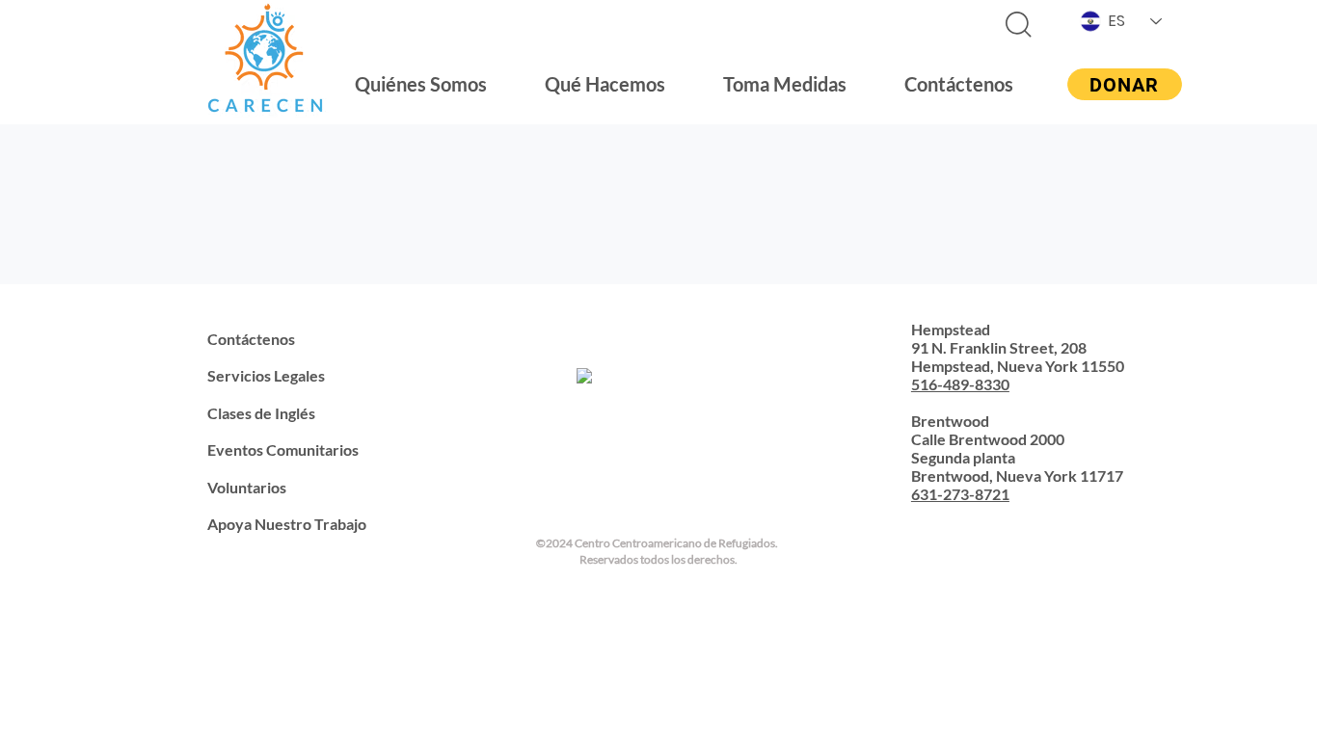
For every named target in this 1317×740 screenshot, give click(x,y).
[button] (421, 83)
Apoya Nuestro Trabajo (286, 524)
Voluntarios (246, 487)
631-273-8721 (960, 494)
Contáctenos (251, 339)
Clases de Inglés (261, 413)
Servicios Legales (266, 375)
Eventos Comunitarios (283, 449)
